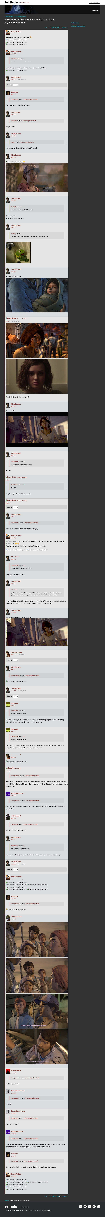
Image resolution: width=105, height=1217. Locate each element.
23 (65, 27)
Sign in (7, 1200)
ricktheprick (16, 816)
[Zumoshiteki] (11, 318)
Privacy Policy (47, 1210)
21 (60, 27)
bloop (12, 142)
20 (58, 27)
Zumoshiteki (22, 319)
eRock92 (17, 769)
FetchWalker (16, 32)
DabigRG (14, 92)
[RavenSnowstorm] (8, 1091)
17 (50, 27)
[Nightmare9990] (8, 794)
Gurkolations (16, 917)
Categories (94, 10)
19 (55, 27)
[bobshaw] (8, 704)
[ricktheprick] (8, 817)
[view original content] (31, 99)
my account (94, 2)
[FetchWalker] (8, 32)
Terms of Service (38, 1210)
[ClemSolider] (8, 78)
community (24, 2)
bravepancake (16, 652)
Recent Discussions (78, 26)
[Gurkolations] (8, 918)
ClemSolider (16, 77)
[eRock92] (9, 768)
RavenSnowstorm (18, 1091)
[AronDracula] (8, 1071)
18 (53, 27)
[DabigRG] (8, 93)
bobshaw (14, 703)
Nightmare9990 (17, 793)
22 (63, 27)
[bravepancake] (8, 654)
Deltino (13, 234)
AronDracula (16, 1071)
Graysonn (14, 121)
